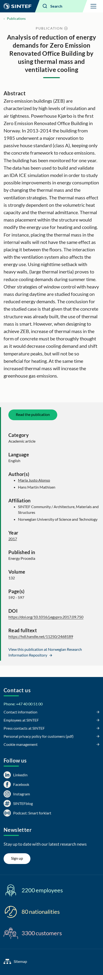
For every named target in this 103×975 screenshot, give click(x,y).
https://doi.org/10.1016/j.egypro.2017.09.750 (45, 617)
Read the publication (33, 414)
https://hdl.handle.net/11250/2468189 (40, 636)
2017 (12, 538)
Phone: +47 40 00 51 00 (23, 704)
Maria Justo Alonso (34, 480)
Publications (16, 18)
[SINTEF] (17, 6)
